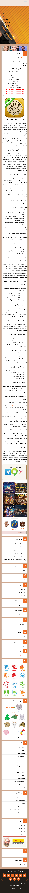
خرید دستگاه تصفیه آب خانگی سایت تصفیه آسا (15, 797)
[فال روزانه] (9, 488)
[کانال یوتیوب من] (14, 879)
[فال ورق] (9, 511)
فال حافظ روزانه (22, 828)
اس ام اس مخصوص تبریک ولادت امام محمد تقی (15, 553)
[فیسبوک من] (16, 875)
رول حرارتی (22, 803)
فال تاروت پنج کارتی (21, 766)
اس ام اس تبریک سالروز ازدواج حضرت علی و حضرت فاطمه (15, 560)
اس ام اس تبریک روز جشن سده (18, 544)
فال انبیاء (23, 580)
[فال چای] (21, 511)
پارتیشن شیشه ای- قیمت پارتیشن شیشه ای (16, 813)
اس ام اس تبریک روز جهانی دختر (18, 547)
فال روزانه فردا (22, 864)
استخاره (19, 53)
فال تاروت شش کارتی (20, 769)
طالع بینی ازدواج (21, 614)
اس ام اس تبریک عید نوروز (19, 556)
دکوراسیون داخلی (21, 806)
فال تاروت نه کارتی (21, 772)
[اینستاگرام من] (12, 875)
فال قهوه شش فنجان (20, 595)
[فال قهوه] (21, 500)
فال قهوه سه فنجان (21, 592)
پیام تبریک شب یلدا (21, 835)
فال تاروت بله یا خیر (21, 784)
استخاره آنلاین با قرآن (14, 405)
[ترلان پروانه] (14, 49)
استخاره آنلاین (22, 570)
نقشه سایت (9, 889)
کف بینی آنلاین (22, 605)
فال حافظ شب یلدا (21, 831)
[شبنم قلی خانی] (6, 49)
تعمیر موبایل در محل (21, 816)
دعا (24, 627)
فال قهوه (23, 589)
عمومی (19, 532)
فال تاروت (23, 787)
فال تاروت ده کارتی (21, 775)
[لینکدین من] (10, 879)
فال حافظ (23, 825)
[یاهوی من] (24, 875)
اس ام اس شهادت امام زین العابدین (18, 550)
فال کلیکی (23, 636)
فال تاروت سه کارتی (21, 759)
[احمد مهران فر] (23, 49)
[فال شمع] (9, 500)
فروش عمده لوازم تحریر (20, 800)
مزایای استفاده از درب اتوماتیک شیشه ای (16, 809)
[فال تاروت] (21, 488)
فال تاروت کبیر (22, 750)
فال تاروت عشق (21, 778)
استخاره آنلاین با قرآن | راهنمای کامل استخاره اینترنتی (6, 29)
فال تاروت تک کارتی (21, 756)
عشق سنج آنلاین (21, 646)
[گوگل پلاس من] (18, 879)
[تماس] (8, 875)
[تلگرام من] (20, 875)
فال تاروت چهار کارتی (20, 762)
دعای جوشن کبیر (21, 624)
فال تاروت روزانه (21, 747)
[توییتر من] (4, 875)
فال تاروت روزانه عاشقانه (19, 781)
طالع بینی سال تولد (21, 737)
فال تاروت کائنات (21, 753)
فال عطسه (23, 855)
